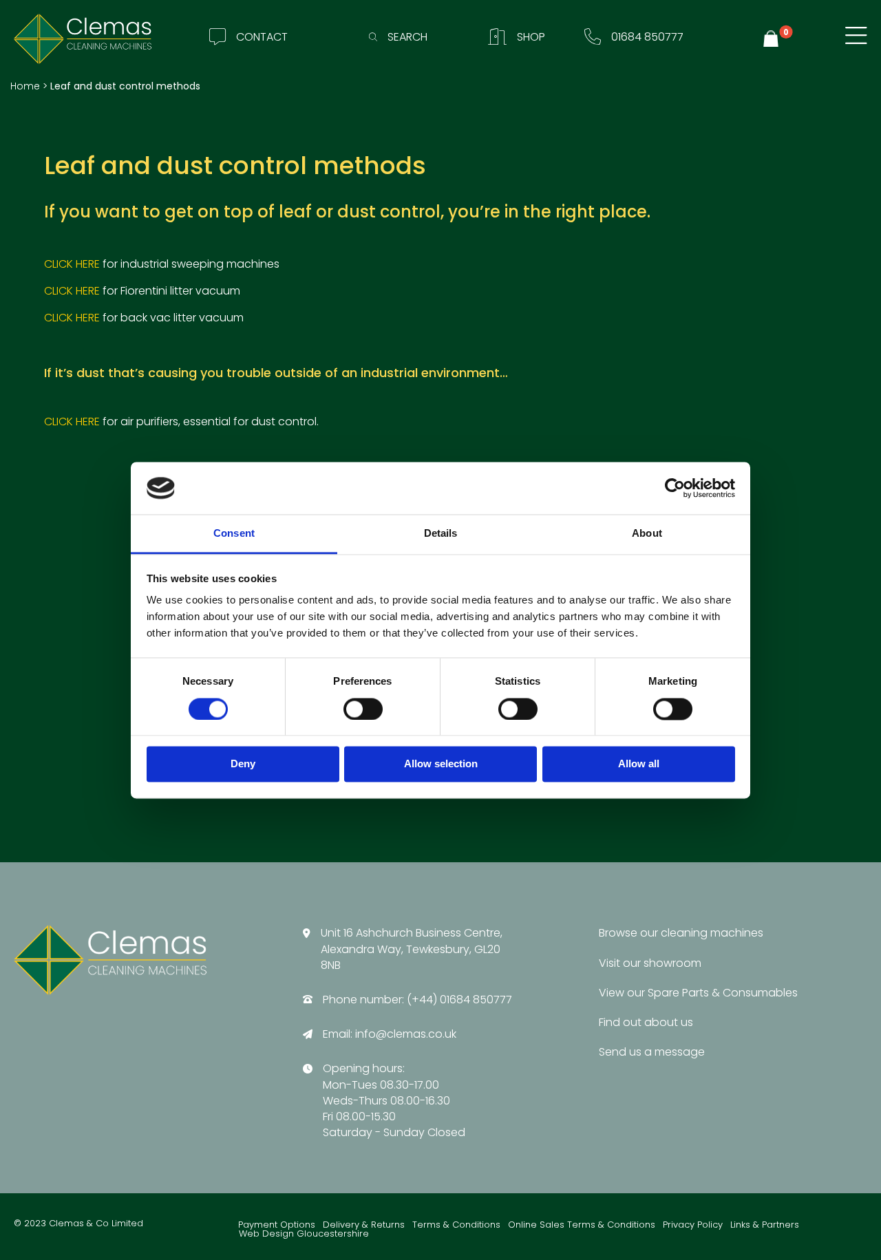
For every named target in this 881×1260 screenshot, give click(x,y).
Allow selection (441, 764)
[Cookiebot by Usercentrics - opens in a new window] (675, 488)
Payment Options (276, 1225)
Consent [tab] (234, 534)
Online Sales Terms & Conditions (581, 1225)
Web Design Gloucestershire (304, 1234)
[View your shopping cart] (773, 39)
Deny (243, 764)
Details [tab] (441, 534)
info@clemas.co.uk (405, 1034)
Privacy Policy (693, 1225)
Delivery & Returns (364, 1225)
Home (25, 86)
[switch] (363, 709)
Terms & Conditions (456, 1225)
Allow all (638, 764)
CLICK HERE (72, 264)
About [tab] (647, 534)
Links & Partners (764, 1225)
